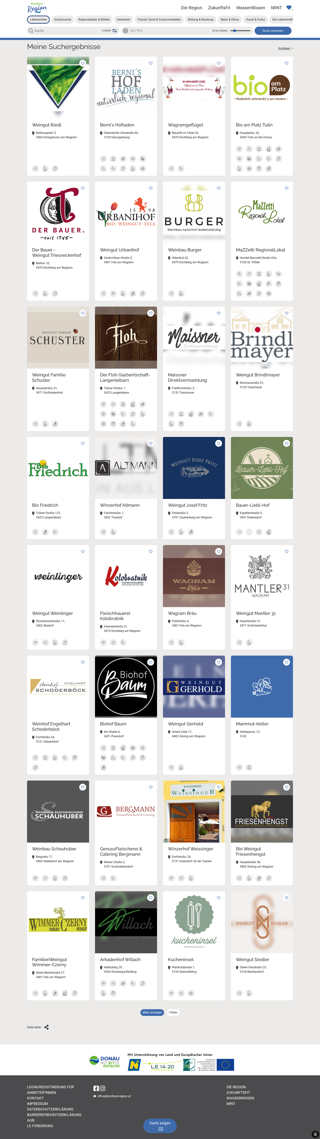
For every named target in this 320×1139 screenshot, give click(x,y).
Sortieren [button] (284, 48)
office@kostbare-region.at (114, 1096)
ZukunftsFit (219, 7)
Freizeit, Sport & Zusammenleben (159, 19)
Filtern (173, 1012)
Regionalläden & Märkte (94, 19)
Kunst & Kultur (255, 19)
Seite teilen (34, 1027)
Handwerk (123, 19)
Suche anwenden (273, 30)
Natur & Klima (230, 19)
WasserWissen (250, 7)
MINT (276, 7)
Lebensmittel (38, 19)
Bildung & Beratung (200, 19)
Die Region (191, 7)
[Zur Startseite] (37, 7)
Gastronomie (62, 19)
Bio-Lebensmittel (283, 19)
